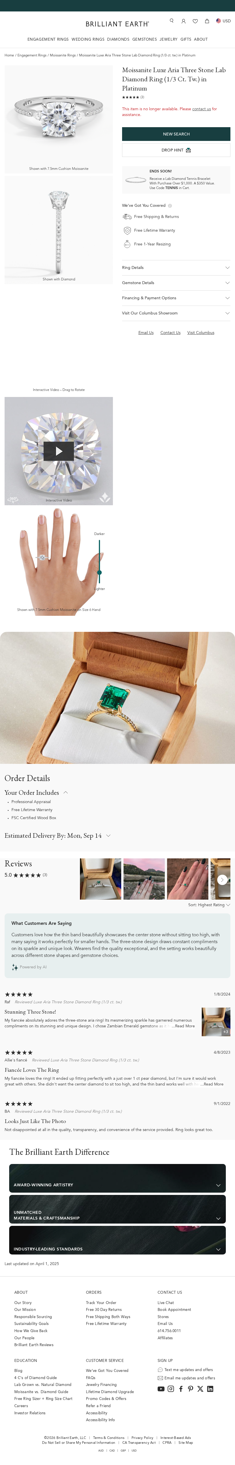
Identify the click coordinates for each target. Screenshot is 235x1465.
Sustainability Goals (31, 1324)
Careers (21, 1406)
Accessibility (96, 1413)
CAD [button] (112, 1451)
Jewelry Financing (101, 1385)
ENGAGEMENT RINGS (48, 40)
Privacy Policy (143, 1438)
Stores (163, 1317)
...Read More (183, 1026)
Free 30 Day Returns (104, 1310)
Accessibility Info (100, 1420)
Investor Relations (30, 1413)
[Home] (117, 23)
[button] (176, 267)
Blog (18, 1371)
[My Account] (183, 21)
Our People (24, 1338)
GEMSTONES (144, 40)
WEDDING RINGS (88, 40)
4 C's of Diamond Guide (35, 1378)
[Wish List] (195, 21)
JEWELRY (169, 40)
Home (9, 55)
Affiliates (165, 1338)
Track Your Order (101, 1303)
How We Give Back (31, 1331)
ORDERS (93, 1293)
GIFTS (186, 40)
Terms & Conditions (109, 1438)
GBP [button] (123, 1451)
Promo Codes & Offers (106, 1399)
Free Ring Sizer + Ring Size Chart (43, 1399)
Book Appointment (174, 1310)
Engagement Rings (31, 55)
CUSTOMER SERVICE (105, 1361)
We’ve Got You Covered (107, 1371)
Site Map (186, 1443)
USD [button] (134, 1451)
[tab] (117, 1178)
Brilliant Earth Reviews (34, 1345)
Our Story (23, 1303)
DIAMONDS (118, 40)
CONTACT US (170, 1293)
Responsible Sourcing (33, 1317)
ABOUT (200, 40)
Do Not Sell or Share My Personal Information (78, 1443)
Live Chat (166, 1303)
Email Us (165, 1324)
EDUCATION (25, 1361)
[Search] (171, 20)
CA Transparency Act (139, 1443)
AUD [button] (101, 1451)
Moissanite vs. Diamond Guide (41, 1392)
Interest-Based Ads (175, 1438)
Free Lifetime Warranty (31, 810)
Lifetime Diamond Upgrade (110, 1392)
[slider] (99, 572)
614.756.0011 (169, 1331)
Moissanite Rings (63, 55)
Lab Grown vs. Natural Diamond (43, 1385)
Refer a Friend (98, 1406)
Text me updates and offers (188, 1370)
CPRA (166, 1443)
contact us (201, 109)
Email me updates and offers (189, 1378)
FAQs (90, 1378)
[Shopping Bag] (207, 21)
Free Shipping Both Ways (108, 1317)
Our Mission (25, 1310)
